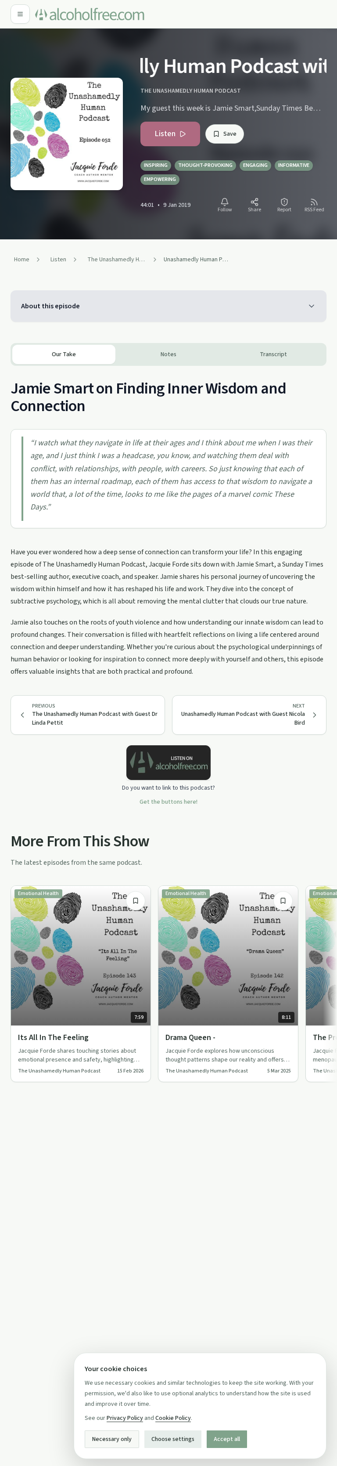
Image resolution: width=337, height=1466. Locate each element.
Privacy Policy (125, 1418)
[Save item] (135, 900)
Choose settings (172, 1439)
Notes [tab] (168, 354)
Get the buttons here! (168, 802)
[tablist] (168, 354)
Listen (165, 133)
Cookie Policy (173, 1418)
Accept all (227, 1439)
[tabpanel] (168, 522)
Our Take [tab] (64, 354)
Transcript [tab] (273, 354)
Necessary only (112, 1439)
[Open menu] (20, 14)
